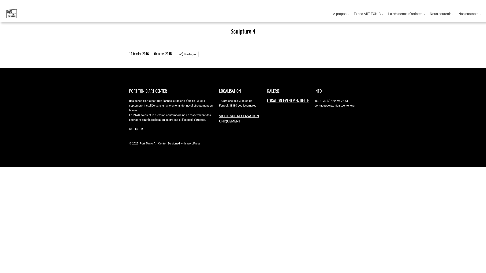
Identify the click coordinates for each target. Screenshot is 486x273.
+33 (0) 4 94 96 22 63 (334, 101)
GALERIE (273, 91)
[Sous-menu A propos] (348, 14)
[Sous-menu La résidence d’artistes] (424, 14)
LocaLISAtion (230, 91)
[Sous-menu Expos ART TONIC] (383, 14)
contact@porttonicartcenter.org (334, 105)
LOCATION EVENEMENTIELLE (288, 101)
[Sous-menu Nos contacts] (480, 14)
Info (318, 91)
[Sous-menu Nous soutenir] (453, 14)
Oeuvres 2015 (163, 53)
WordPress (193, 143)
